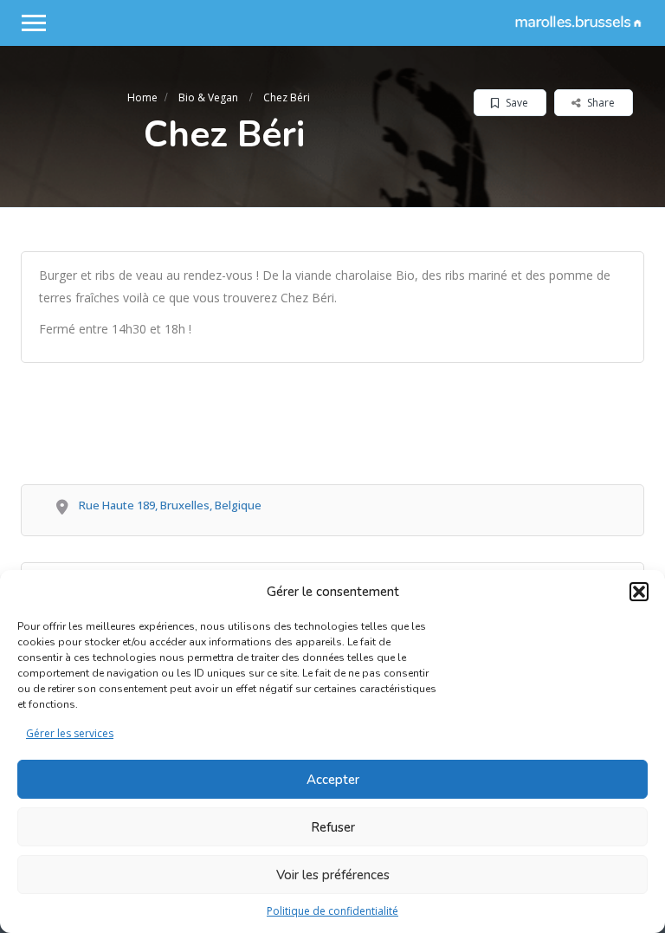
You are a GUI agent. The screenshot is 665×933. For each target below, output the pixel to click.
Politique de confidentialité (332, 911)
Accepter (333, 779)
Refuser (333, 827)
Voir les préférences (333, 875)
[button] (639, 591)
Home (142, 97)
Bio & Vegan (208, 97)
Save (515, 102)
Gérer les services (69, 733)
